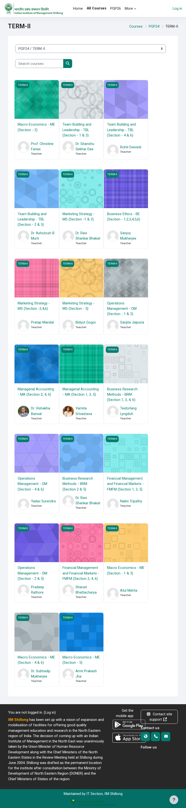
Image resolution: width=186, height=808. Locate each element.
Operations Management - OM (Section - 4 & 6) (32, 483)
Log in (177, 8)
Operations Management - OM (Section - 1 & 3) (122, 308)
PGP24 (154, 26)
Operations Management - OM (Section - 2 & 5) (32, 573)
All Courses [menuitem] (96, 8)
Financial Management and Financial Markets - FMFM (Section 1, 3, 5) (125, 483)
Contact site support (160, 717)
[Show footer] (174, 799)
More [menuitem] (129, 8)
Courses (136, 26)
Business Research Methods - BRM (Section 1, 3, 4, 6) (122, 394)
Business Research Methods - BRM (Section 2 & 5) (77, 483)
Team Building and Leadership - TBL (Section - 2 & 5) (32, 219)
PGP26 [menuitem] (115, 8)
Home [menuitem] (78, 8)
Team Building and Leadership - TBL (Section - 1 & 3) (76, 129)
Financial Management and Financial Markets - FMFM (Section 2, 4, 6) (80, 573)
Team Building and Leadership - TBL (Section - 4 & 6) (121, 129)
